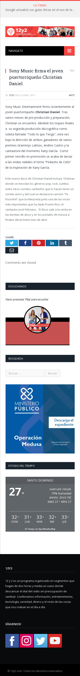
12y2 (11, 95)
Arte (72, 95)
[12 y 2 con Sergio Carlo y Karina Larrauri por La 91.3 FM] (40, 30)
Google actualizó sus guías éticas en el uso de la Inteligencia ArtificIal (41, 10)
